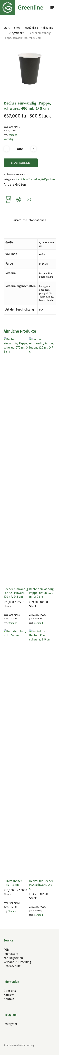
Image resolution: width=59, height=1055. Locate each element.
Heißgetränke (16, 33)
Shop (17, 27)
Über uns (10, 991)
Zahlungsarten (13, 958)
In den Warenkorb (20, 162)
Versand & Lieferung (17, 962)
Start (7, 27)
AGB (6, 949)
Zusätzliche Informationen (29, 220)
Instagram (10, 1024)
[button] (52, 7)
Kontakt (9, 999)
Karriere (9, 995)
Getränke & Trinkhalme (39, 27)
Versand (13, 135)
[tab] (29, 220)
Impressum (11, 954)
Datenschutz (12, 966)
